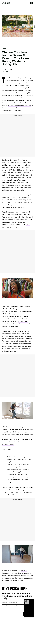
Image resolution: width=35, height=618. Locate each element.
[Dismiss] (32, 601)
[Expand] (25, 601)
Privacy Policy (10, 606)
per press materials (16, 190)
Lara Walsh (8, 69)
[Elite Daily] (6, 3)
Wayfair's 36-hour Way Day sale (21, 170)
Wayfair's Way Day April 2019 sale (19, 105)
